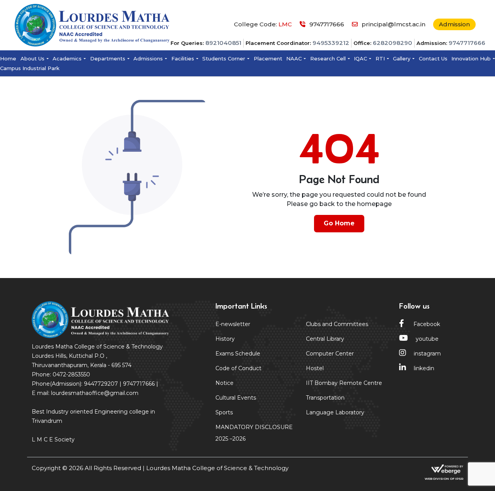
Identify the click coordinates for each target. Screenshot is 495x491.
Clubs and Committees (337, 324)
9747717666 (467, 42)
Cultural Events (235, 397)
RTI (380, 58)
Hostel (315, 368)
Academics (67, 58)
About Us (32, 58)
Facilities (182, 58)
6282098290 (392, 42)
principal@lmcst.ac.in (393, 24)
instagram (427, 353)
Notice (224, 382)
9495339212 (330, 42)
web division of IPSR (444, 479)
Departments (107, 58)
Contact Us (433, 58)
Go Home (339, 223)
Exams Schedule (237, 353)
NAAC (294, 58)
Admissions (148, 58)
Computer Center (330, 353)
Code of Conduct (238, 368)
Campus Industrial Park (30, 68)
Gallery (401, 58)
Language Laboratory (335, 412)
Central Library (325, 338)
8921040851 (223, 42)
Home (8, 58)
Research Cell (328, 58)
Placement (268, 58)
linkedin (424, 368)
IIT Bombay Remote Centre (344, 382)
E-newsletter (232, 324)
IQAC (360, 58)
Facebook (426, 324)
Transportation (325, 397)
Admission (454, 24)
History (225, 338)
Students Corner (223, 58)
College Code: (263, 24)
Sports (224, 412)
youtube (427, 338)
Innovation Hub (471, 58)
